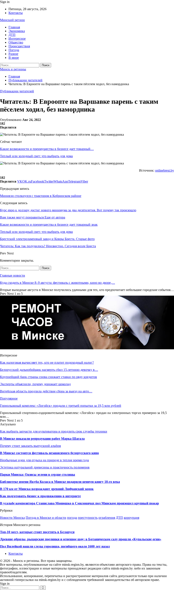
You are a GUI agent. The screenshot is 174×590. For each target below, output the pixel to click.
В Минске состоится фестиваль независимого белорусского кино (49, 453)
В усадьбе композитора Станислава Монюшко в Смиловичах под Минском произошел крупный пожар (79, 503)
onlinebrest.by (164, 170)
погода (72, 517)
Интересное (17, 38)
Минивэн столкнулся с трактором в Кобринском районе (40, 196)
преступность (88, 517)
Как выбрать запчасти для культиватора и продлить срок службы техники (53, 431)
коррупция (131, 517)
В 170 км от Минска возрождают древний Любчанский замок (47, 489)
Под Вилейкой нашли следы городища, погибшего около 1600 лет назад (55, 546)
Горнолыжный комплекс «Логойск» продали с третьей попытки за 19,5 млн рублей (60, 405)
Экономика (16, 31)
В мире (13, 57)
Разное (13, 54)
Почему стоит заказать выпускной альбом (30, 446)
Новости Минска (12, 517)
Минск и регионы (13, 69)
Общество (15, 42)
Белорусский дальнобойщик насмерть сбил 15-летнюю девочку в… (49, 369)
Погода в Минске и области (46, 517)
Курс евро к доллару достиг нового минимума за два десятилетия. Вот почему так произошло (68, 210)
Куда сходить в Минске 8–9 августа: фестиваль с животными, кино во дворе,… (57, 282)
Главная (14, 27)
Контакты (15, 13)
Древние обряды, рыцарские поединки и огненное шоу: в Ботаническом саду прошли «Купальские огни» (80, 539)
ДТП (11, 35)
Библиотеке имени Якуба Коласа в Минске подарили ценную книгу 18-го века (60, 481)
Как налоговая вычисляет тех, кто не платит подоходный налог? (47, 362)
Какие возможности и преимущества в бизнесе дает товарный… (47, 149)
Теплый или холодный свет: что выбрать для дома (36, 156)
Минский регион (12, 20)
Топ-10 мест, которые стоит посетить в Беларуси (37, 532)
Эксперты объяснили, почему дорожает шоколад (35, 384)
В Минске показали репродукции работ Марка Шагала (42, 438)
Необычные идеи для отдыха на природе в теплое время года (44, 460)
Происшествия (19, 46)
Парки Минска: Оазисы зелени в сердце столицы (37, 474)
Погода (13, 50)
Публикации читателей (17, 91)
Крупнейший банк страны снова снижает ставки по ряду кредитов (48, 377)
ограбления (106, 517)
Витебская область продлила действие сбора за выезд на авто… (46, 391)
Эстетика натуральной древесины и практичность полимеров (45, 467)
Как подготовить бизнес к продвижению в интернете (40, 496)
